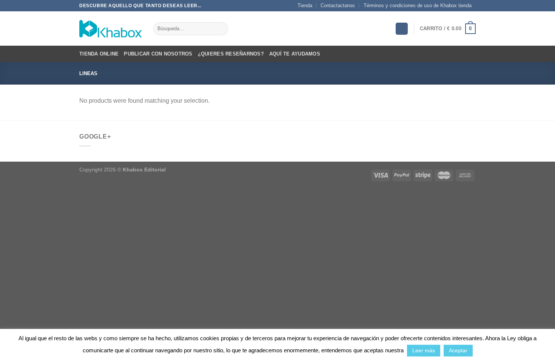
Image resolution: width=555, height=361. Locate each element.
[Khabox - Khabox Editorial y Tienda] (110, 28)
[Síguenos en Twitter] (479, 9)
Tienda (305, 5)
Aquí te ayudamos (294, 54)
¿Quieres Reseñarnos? (231, 54)
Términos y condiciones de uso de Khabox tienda (418, 5)
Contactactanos (338, 5)
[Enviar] (220, 28)
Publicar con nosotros (158, 54)
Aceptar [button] (458, 350)
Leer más (423, 350)
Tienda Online (99, 54)
